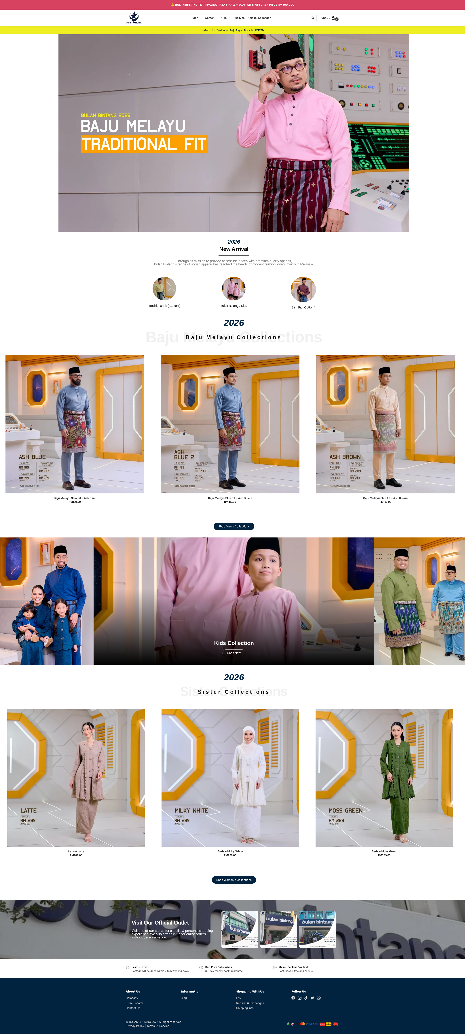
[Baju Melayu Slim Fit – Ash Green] (385, 424)
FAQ (238, 998)
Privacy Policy (135, 1026)
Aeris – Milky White (76, 851)
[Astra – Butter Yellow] (384, 778)
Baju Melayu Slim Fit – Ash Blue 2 (75, 498)
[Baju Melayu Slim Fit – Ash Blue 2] (74, 424)
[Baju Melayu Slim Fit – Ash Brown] (230, 424)
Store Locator (134, 1003)
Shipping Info (245, 1008)
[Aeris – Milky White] (76, 778)
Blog (184, 998)
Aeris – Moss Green (230, 851)
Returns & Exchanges (250, 1003)
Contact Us (133, 1008)
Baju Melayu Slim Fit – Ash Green (385, 498)
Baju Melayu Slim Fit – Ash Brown (230, 498)
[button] (329, 17)
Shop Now (234, 653)
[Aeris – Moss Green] (230, 778)
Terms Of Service (158, 1026)
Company (132, 998)
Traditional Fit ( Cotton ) (164, 306)
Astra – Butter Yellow (384, 851)
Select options (74, 508)
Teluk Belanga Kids (234, 306)
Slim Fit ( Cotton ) (303, 307)
